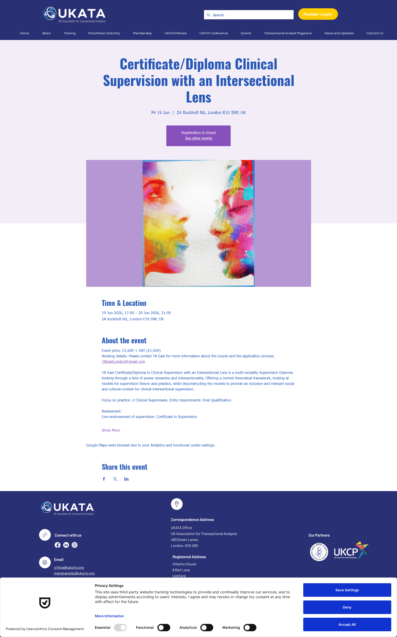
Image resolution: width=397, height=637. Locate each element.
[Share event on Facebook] (104, 479)
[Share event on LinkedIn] (126, 479)
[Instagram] (74, 545)
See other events (198, 138)
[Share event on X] (115, 479)
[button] (43, 33)
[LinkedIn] (66, 545)
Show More (111, 430)
